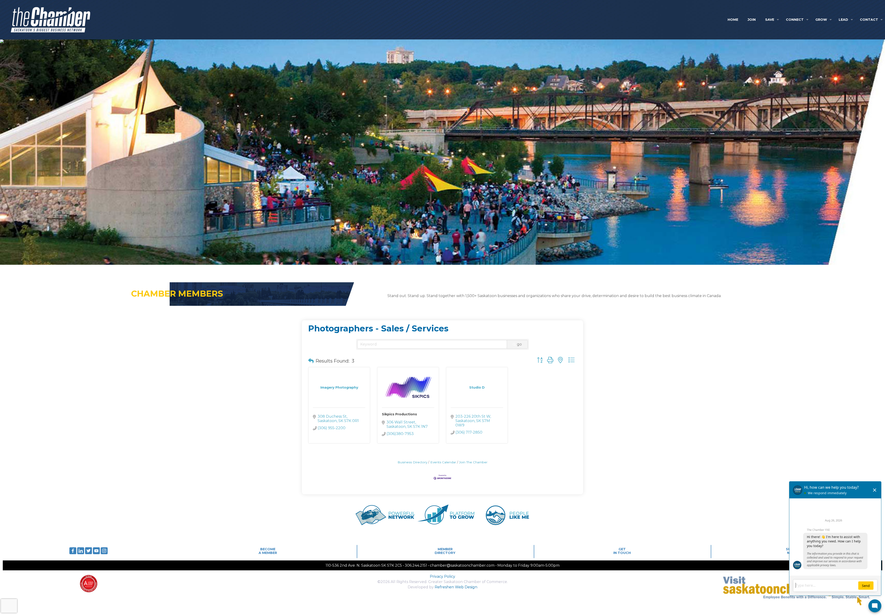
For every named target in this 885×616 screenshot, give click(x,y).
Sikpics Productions (399, 414)
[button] (311, 361)
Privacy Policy (442, 576)
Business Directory (412, 462)
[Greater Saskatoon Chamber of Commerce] (46, 19)
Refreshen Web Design (456, 587)
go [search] (519, 344)
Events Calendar (443, 462)
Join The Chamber (473, 462)
